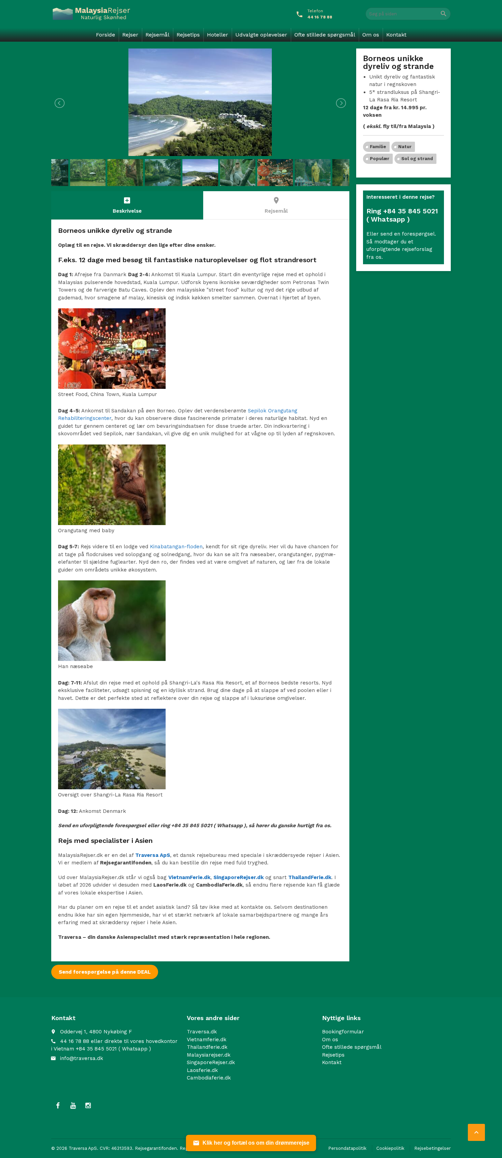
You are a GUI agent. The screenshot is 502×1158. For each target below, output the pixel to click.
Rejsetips (188, 34)
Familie (378, 146)
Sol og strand (417, 158)
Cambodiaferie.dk (209, 1078)
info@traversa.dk (81, 1058)
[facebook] (58, 1105)
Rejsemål (157, 34)
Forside (105, 34)
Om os (370, 34)
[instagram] (88, 1105)
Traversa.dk (202, 1032)
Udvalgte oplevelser (261, 34)
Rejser (130, 34)
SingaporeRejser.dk (211, 1062)
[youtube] (73, 1105)
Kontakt (396, 34)
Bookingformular (343, 1032)
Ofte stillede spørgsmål (324, 34)
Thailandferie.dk (207, 1047)
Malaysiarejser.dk (209, 1054)
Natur (405, 146)
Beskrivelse (127, 205)
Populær (379, 158)
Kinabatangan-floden (176, 546)
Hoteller (217, 34)
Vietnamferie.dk (206, 1039)
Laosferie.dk (202, 1070)
